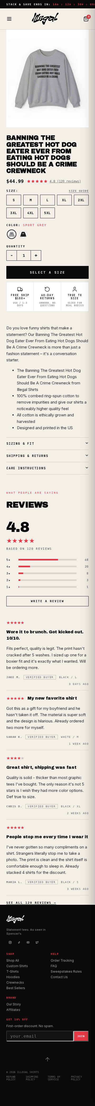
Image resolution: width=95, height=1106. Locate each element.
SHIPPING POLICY (32, 1078)
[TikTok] (19, 942)
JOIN (81, 1036)
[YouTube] (28, 942)
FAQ (54, 966)
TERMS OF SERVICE (54, 1078)
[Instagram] (10, 942)
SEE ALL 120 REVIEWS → (31, 903)
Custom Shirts (17, 966)
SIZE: (12, 191)
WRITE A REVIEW (47, 601)
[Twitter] (37, 942)
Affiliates (13, 1010)
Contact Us (59, 977)
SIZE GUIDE (79, 190)
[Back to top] (47, 1059)
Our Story (13, 1004)
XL (64, 200)
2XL (81, 200)
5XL (47, 213)
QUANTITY (15, 246)
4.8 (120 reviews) (65, 181)
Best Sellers (15, 988)
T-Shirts (12, 971)
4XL (30, 213)
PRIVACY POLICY (76, 1078)
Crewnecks (15, 982)
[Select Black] (23, 234)
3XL (13, 213)
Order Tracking (62, 960)
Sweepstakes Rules (66, 971)
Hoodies (13, 977)
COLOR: (26, 225)
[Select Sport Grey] (11, 234)
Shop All (12, 960)
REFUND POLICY (11, 1078)
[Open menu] (9, 19)
